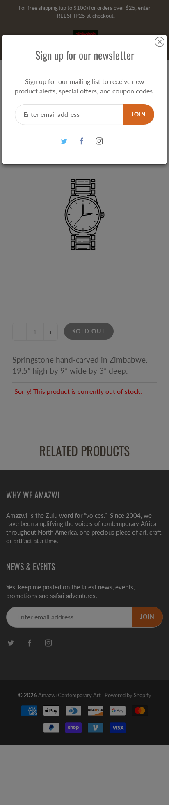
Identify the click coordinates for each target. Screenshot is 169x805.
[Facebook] (82, 141)
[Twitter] (64, 141)
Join (138, 114)
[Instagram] (99, 141)
